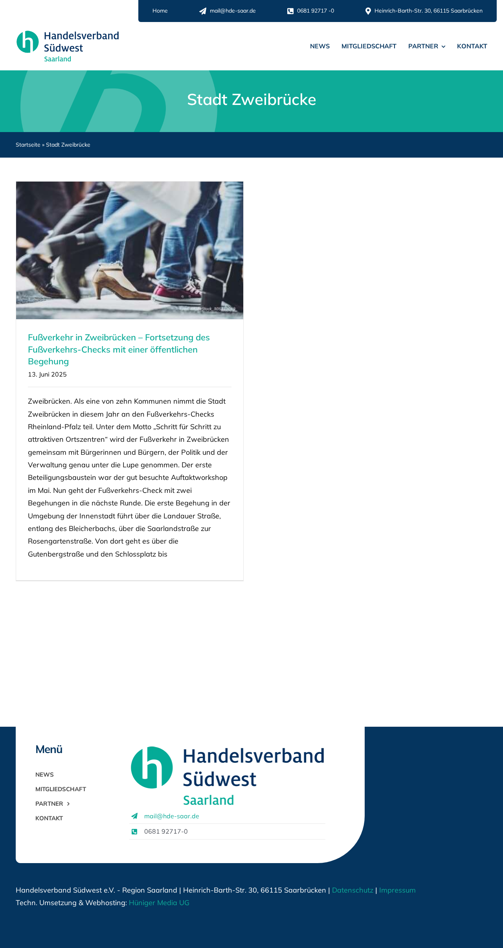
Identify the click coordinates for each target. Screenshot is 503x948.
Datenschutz (352, 890)
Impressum (396, 890)
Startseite (28, 144)
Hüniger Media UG (159, 902)
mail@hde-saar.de (171, 816)
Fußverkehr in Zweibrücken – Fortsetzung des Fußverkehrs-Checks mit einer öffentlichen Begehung (119, 349)
